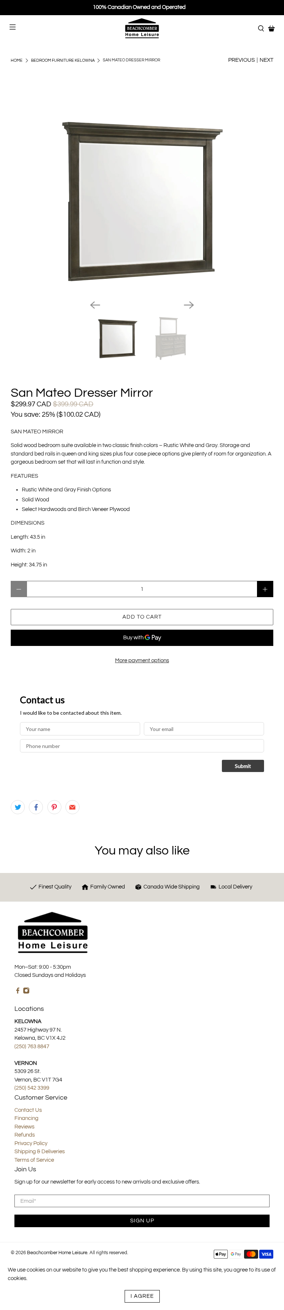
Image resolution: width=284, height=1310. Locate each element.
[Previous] (95, 305)
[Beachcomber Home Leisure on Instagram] (26, 992)
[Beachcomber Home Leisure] (142, 28)
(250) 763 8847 (31, 1046)
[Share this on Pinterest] (54, 807)
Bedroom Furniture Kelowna (63, 60)
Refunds (24, 1135)
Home (17, 60)
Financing (26, 1118)
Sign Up (142, 1220)
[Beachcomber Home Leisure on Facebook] (17, 992)
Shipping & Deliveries (39, 1151)
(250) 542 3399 (31, 1088)
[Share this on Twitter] (18, 807)
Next (266, 60)
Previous (241, 60)
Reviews (24, 1127)
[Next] (189, 305)
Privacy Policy (30, 1143)
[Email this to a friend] (72, 807)
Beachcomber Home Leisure (57, 1252)
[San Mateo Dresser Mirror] (142, 201)
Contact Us (28, 1110)
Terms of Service (34, 1160)
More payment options (142, 660)
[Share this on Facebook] (36, 807)
